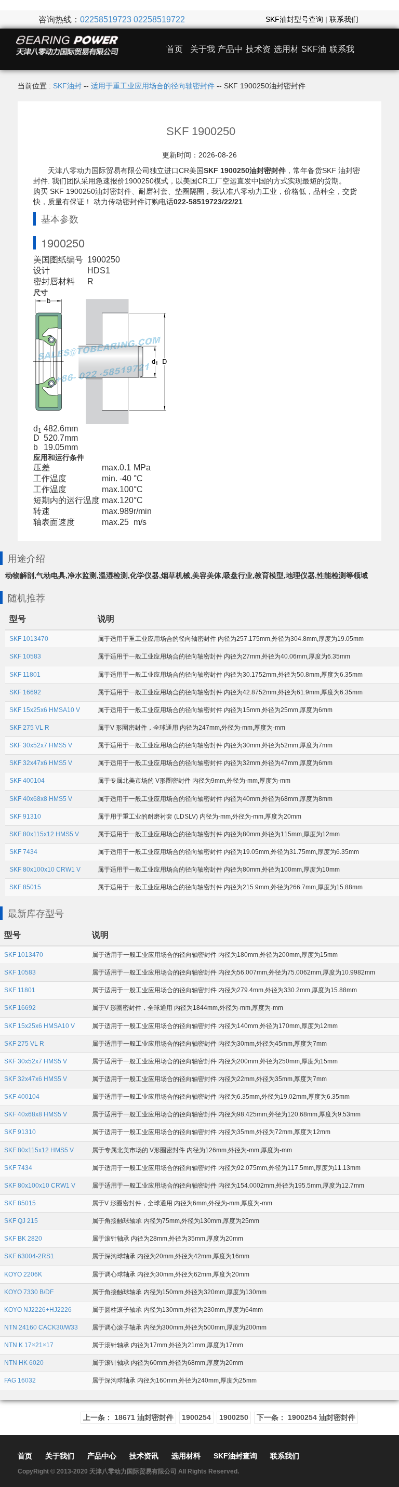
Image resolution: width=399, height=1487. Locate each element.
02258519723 (105, 19)
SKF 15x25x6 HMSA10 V (44, 710)
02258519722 (159, 19)
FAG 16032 (20, 1380)
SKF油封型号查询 (294, 19)
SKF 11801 (25, 674)
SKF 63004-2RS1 (29, 1256)
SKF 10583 (25, 656)
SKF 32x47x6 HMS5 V (40, 763)
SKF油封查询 (235, 1456)
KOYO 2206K (23, 1274)
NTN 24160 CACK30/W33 (41, 1327)
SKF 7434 (23, 852)
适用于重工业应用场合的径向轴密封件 (153, 86)
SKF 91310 (25, 816)
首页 (174, 49)
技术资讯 (143, 1456)
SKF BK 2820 (23, 1238)
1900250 (233, 1417)
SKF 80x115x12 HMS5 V (44, 834)
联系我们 (343, 19)
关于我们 (59, 1456)
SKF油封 (67, 86)
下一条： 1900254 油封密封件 (306, 1417)
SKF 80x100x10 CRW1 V (45, 869)
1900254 (196, 1417)
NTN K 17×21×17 (29, 1345)
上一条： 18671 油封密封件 (128, 1417)
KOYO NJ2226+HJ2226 (38, 1309)
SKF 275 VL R (29, 727)
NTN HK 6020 (24, 1362)
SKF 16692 (25, 692)
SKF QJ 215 (21, 1221)
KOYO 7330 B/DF (29, 1292)
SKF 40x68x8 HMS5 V (40, 798)
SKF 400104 (27, 780)
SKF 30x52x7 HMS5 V (40, 745)
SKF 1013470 (28, 638)
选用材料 (186, 1456)
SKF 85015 (25, 887)
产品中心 (101, 1456)
